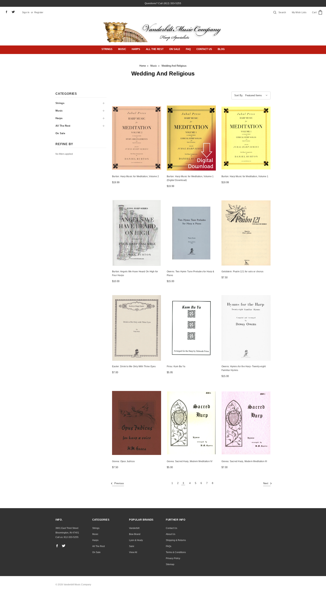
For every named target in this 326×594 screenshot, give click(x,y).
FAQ (188, 49)
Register (38, 12)
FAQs (168, 546)
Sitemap (170, 564)
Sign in (26, 12)
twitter (13, 12)
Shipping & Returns (176, 540)
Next (266, 483)
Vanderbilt (134, 528)
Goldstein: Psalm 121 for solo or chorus (242, 271)
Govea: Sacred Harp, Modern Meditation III (244, 461)
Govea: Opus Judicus (123, 461)
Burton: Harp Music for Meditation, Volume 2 (135, 176)
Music (122, 49)
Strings (106, 49)
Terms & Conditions (176, 552)
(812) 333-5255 (172, 3)
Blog (221, 49)
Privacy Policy (173, 558)
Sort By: (238, 95)
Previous (119, 483)
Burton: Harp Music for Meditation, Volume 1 (244, 176)
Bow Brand (134, 534)
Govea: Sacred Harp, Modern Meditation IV (190, 461)
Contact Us (204, 49)
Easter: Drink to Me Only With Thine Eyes (134, 366)
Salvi (131, 546)
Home (142, 65)
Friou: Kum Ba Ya (176, 366)
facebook (6, 12)
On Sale (174, 49)
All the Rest (155, 49)
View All (133, 552)
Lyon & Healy (136, 540)
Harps (136, 49)
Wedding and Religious (174, 65)
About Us (170, 534)
